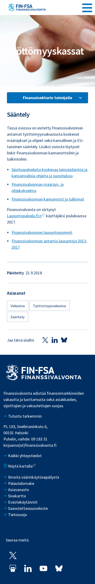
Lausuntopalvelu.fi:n (24, 215)
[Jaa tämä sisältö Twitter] (45, 340)
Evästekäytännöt (23, 502)
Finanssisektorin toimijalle (47, 97)
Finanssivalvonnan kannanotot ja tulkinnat (48, 199)
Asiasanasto (18, 489)
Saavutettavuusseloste (28, 508)
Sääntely (17, 317)
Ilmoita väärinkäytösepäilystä (33, 477)
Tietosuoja (17, 514)
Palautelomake (21, 483)
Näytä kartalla (20, 466)
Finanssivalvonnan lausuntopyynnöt (42, 232)
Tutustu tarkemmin (25, 416)
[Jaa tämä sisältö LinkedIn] (55, 340)
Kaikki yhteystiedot (25, 455)
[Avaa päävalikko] (87, 7)
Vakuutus (18, 305)
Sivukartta (17, 495)
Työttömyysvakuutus (49, 305)
